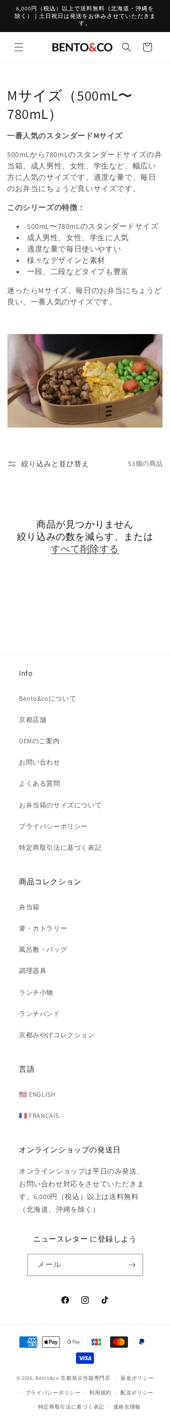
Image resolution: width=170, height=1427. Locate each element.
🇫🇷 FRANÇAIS (39, 1115)
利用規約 (100, 1392)
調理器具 (32, 970)
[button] (18, 47)
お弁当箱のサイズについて (60, 805)
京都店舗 (32, 719)
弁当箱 (29, 907)
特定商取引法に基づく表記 (60, 847)
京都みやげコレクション (57, 1035)
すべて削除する (85, 549)
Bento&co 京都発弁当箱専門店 (72, 1378)
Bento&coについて (47, 698)
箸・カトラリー (43, 928)
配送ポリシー (136, 1392)
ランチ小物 (36, 992)
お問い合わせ (39, 762)
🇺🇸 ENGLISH (37, 1094)
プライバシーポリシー (53, 826)
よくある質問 (39, 783)
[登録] (132, 1265)
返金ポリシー (136, 1378)
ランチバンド (39, 1013)
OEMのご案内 (39, 741)
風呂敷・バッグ (43, 949)
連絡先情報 (127, 1406)
